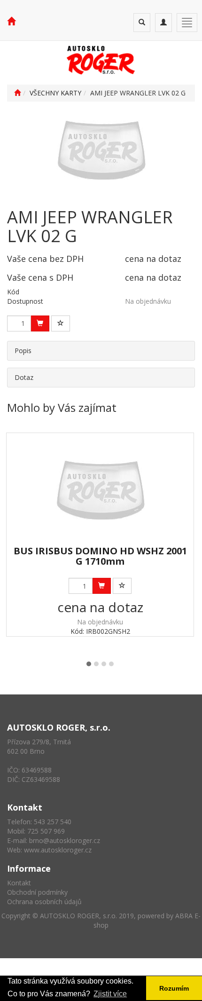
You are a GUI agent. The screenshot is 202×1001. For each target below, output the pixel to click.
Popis (23, 350)
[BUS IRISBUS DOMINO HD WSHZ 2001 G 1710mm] (100, 489)
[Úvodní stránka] (17, 92)
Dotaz (24, 377)
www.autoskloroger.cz (58, 849)
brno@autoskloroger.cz (64, 840)
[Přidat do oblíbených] (60, 323)
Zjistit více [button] (110, 994)
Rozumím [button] (174, 988)
